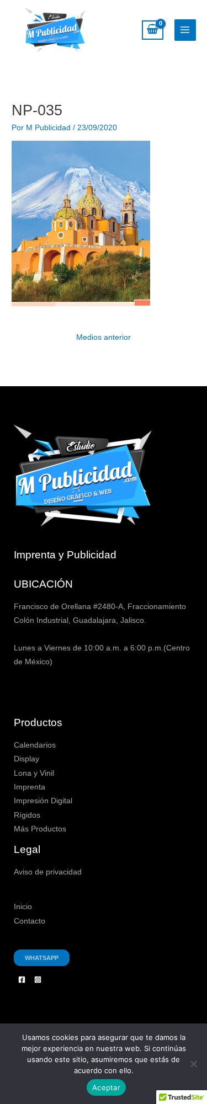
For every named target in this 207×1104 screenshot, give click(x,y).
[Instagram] (38, 980)
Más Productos (40, 829)
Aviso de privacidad (48, 872)
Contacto (29, 921)
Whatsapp (42, 957)
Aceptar (106, 1087)
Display (26, 759)
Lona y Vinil (34, 773)
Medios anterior (103, 337)
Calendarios (35, 745)
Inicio (23, 907)
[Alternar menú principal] (185, 30)
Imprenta (29, 787)
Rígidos (27, 815)
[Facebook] (22, 980)
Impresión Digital (43, 801)
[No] (193, 1063)
